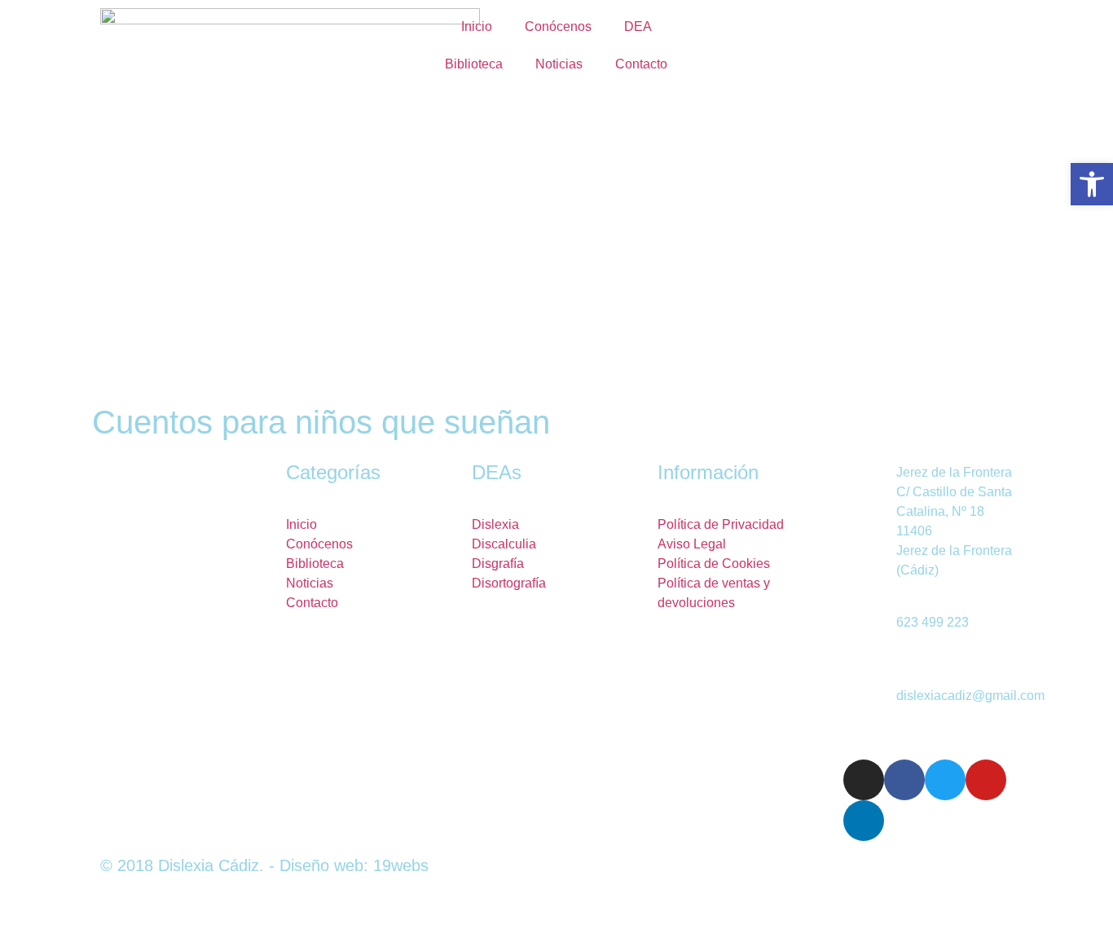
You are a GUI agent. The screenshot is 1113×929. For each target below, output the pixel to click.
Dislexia (495, 524)
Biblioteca (474, 64)
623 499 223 (932, 622)
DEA (638, 26)
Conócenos (558, 26)
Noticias (559, 64)
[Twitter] (945, 779)
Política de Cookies (714, 563)
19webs (401, 865)
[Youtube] (986, 779)
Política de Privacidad (721, 524)
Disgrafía (498, 563)
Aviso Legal (692, 544)
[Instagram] (863, 779)
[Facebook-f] (904, 779)
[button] (1092, 184)
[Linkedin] (863, 820)
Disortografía (509, 583)
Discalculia (504, 544)
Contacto (641, 64)
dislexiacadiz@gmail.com (970, 695)
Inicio (476, 26)
